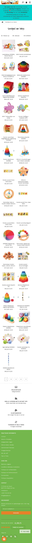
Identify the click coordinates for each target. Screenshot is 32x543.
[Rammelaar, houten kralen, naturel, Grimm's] (8, 256)
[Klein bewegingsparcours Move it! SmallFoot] (8, 66)
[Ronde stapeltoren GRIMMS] (8, 151)
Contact (3, 436)
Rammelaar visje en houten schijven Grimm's (8, 203)
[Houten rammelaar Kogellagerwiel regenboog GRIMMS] (8, 128)
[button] (30, 2)
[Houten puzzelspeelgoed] (23, 214)
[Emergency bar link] (16, 12)
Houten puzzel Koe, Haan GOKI (23, 203)
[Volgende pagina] (25, 379)
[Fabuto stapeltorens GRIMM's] (8, 318)
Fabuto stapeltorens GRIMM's (8, 327)
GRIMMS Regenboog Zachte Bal (8, 244)
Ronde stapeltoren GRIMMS (8, 160)
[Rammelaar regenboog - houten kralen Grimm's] (23, 235)
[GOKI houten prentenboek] (23, 46)
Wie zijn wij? (4, 453)
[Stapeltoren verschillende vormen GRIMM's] (23, 318)
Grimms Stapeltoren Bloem (23, 285)
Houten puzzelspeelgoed (23, 223)
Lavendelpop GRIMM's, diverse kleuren (8, 55)
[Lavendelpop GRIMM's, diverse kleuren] (8, 46)
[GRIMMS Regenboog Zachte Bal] (8, 235)
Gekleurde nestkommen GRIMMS (23, 75)
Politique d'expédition (7, 478)
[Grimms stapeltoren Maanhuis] (23, 87)
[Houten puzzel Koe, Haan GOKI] (23, 194)
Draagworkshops (5, 450)
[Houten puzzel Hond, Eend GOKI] (8, 171)
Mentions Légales (6, 464)
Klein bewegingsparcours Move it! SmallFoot (8, 75)
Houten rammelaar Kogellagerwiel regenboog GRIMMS (8, 139)
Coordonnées (5, 475)
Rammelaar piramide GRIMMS (23, 138)
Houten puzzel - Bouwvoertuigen (23, 265)
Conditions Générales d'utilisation (10, 467)
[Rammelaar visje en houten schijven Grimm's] (8, 194)
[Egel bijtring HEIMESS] (8, 338)
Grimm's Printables (6, 439)
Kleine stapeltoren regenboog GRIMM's (8, 306)
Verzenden (16, 513)
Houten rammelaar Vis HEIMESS (23, 347)
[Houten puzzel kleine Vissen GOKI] (8, 214)
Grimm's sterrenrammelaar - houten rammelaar (23, 181)
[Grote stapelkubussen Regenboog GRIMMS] (8, 87)
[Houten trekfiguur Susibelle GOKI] (23, 108)
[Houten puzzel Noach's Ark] (8, 276)
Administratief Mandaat (7, 447)
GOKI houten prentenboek (23, 54)
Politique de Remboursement (9, 472)
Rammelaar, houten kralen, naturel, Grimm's (8, 265)
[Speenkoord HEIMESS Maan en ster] (23, 297)
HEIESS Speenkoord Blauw (8, 368)
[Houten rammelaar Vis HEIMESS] (23, 338)
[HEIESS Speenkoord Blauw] (8, 359)
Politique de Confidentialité (8, 469)
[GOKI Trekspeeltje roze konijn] (8, 108)
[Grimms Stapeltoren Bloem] (23, 276)
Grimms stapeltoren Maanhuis (23, 96)
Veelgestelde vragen (6, 442)
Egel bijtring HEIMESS (9, 347)
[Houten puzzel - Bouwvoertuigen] (23, 256)
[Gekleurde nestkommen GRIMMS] (23, 66)
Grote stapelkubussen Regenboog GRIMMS (9, 96)
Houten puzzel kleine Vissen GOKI (8, 223)
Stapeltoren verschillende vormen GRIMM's (23, 327)
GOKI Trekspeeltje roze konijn (8, 117)
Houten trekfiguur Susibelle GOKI (23, 117)
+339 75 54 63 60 (6, 493)
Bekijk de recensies (18, 527)
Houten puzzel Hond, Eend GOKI (8, 180)
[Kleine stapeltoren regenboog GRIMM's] (8, 297)
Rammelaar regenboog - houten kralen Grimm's (23, 244)
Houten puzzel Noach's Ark (8, 285)
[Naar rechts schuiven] (13, 46)
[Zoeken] (23, 2)
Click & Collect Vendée (7, 445)
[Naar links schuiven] (3, 46)
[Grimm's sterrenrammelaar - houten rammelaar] (23, 171)
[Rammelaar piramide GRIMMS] (23, 128)
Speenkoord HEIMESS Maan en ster (23, 306)
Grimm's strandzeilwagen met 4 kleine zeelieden (23, 160)
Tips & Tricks (4, 456)
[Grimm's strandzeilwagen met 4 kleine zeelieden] (23, 151)
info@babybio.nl (5, 495)
